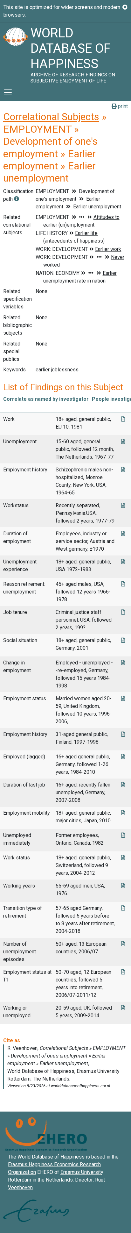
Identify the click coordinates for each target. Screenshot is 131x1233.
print (122, 106)
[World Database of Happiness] (15, 53)
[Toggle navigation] (8, 92)
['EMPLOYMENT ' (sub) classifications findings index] (16, 199)
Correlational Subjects (51, 117)
